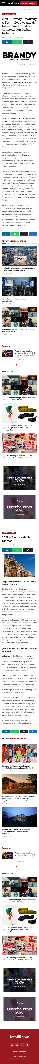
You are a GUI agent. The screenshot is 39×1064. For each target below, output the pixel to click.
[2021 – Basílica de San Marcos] (19, 565)
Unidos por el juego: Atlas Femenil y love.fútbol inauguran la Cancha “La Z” (17, 767)
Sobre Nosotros (19, 1051)
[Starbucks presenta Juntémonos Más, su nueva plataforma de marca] (19, 256)
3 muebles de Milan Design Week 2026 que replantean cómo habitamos (20, 427)
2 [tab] (19, 365)
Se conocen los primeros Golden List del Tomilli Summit (21, 399)
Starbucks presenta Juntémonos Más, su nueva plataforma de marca (18, 269)
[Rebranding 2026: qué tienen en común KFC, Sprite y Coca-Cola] (19, 443)
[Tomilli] (13, 3)
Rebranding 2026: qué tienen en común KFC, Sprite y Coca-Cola (19, 457)
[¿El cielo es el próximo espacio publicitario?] (19, 286)
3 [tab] (20, 365)
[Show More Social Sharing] (35, 42)
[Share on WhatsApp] (17, 42)
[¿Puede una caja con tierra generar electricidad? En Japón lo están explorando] (19, 817)
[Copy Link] (28, 42)
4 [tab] (22, 365)
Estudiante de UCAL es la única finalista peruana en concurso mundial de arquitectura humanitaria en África (18, 799)
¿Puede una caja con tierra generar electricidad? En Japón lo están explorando (16, 831)
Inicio (3, 9)
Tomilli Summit (28, 3)
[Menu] (3, 3)
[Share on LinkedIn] (7, 42)
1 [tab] (17, 365)
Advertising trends (9, 14)
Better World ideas (9, 533)
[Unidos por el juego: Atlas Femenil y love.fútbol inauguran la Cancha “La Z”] (19, 753)
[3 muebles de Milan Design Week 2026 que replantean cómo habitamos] (19, 413)
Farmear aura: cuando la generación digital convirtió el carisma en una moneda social (25, 354)
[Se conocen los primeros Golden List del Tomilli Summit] (19, 317)
